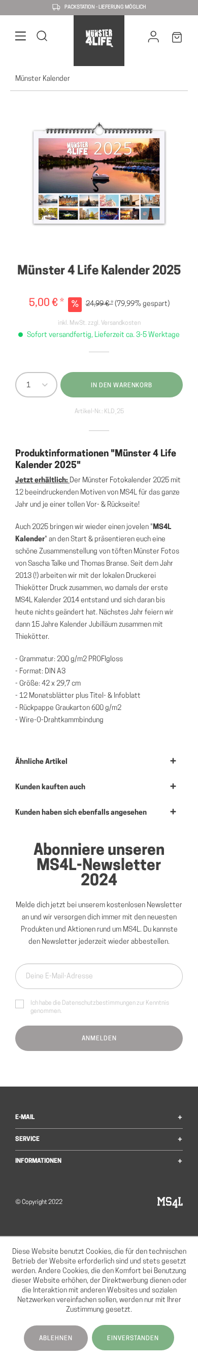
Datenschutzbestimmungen (99, 1003)
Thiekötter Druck (41, 588)
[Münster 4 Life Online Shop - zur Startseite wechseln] (99, 38)
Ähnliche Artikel (41, 762)
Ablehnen (56, 1339)
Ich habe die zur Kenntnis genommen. (99, 1007)
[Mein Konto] (153, 39)
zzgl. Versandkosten (114, 323)
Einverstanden (133, 1339)
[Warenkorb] (177, 39)
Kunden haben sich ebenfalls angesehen (81, 813)
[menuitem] (20, 37)
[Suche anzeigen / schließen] (42, 37)
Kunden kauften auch (50, 787)
